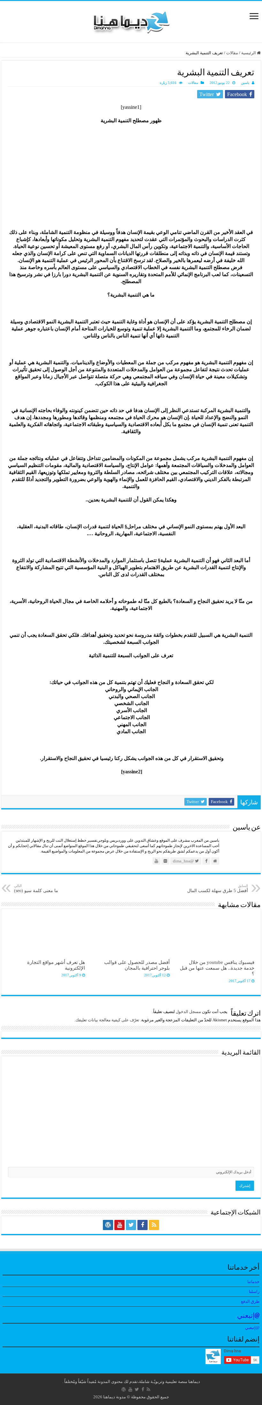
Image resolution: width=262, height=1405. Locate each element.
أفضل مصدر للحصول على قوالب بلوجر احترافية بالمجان (137, 965)
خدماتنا (253, 1281)
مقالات (232, 52)
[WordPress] (108, 1225)
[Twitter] (131, 1225)
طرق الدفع (250, 1301)
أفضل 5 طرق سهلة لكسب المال (217, 888)
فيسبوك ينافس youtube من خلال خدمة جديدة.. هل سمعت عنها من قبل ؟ (217, 967)
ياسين (245, 83)
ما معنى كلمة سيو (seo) (36, 888)
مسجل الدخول (188, 1011)
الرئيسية (249, 52)
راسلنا (254, 1291)
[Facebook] (142, 1225)
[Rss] (154, 1225)
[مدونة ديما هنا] (131, 20)
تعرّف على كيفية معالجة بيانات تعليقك (107, 1020)
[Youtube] (119, 1225)
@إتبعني (248, 1316)
